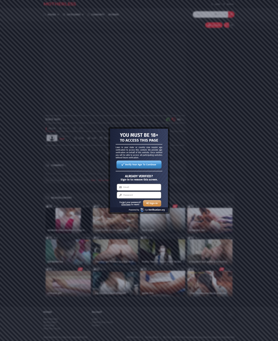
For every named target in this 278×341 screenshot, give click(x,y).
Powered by (134, 210)
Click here (125, 204)
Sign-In (153, 203)
